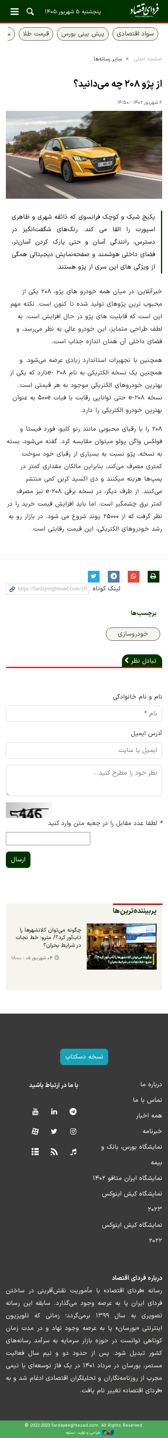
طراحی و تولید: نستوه (83, 1433)
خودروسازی (133, 634)
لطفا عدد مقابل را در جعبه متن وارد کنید (105, 823)
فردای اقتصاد (84, 11)
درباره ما (151, 1084)
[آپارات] (35, 1132)
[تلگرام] (73, 1112)
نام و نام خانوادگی (137, 697)
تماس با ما (147, 1100)
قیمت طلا (36, 34)
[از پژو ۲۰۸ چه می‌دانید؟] (84, 155)
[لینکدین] (54, 1112)
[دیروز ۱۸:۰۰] (122, 946)
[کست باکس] (73, 1152)
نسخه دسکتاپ (84, 1057)
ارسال (18, 859)
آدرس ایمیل (146, 733)
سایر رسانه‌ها (108, 59)
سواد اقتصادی (135, 34)
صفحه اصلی (148, 59)
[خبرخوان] (54, 1152)
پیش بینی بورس (82, 34)
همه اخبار (149, 1116)
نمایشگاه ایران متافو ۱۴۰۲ (127, 1178)
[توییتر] (54, 1132)
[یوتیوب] (35, 1112)
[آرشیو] (35, 1152)
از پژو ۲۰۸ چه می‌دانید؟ (117, 84)
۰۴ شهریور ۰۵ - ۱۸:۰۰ (32, 958)
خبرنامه (152, 1131)
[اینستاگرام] (73, 1132)
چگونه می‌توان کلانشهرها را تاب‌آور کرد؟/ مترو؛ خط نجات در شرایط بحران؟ (48, 938)
